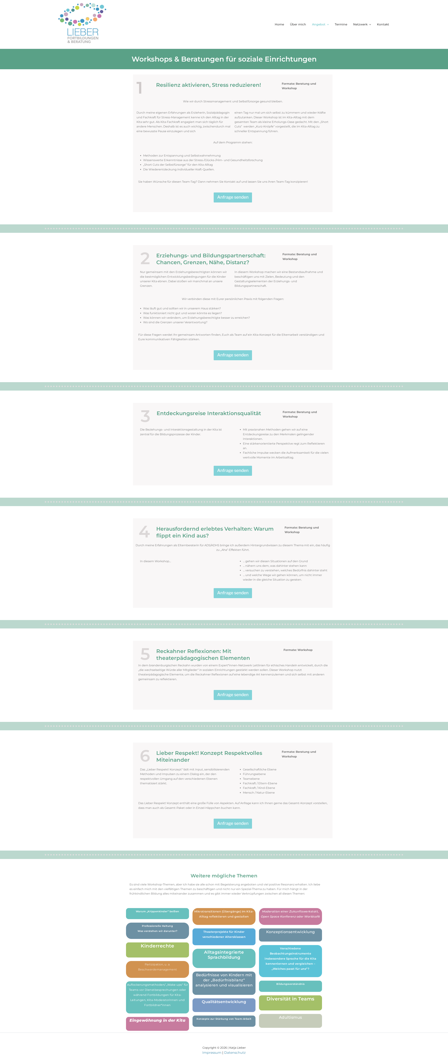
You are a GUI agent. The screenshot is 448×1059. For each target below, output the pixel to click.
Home (279, 24)
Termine (341, 24)
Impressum (211, 1053)
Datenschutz (235, 1053)
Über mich (298, 24)
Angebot (318, 24)
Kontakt (383, 24)
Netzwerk (360, 24)
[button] (327, 24)
